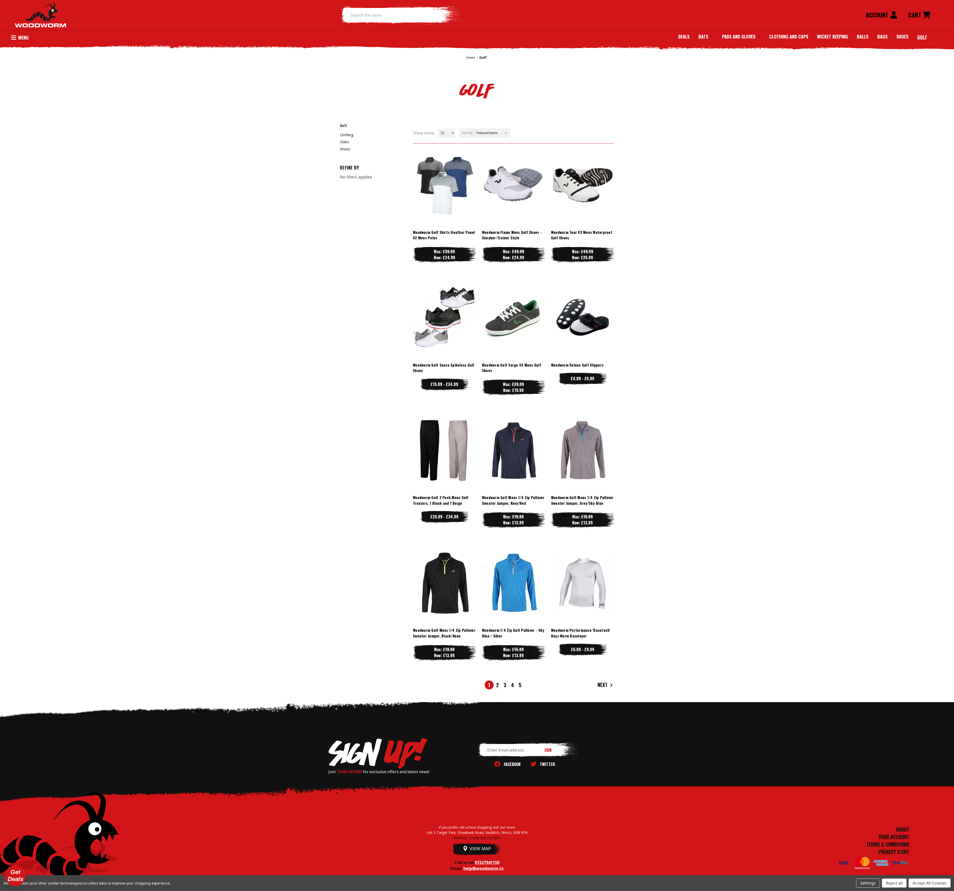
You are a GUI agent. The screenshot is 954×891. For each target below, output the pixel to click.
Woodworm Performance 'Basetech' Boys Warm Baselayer (580, 632)
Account (878, 14)
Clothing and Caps (788, 36)
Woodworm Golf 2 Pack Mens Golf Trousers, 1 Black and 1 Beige (441, 500)
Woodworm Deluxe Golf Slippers (577, 365)
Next (603, 684)
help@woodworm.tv (483, 868)
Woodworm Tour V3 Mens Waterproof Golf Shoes (581, 235)
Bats (703, 36)
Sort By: (467, 133)
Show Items (424, 133)
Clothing (347, 134)
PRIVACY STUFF (893, 851)
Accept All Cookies (930, 883)
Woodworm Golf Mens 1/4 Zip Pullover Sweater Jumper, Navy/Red (513, 500)
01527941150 (487, 862)
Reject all (894, 883)
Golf (922, 36)
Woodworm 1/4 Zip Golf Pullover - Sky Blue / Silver (513, 632)
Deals (683, 36)
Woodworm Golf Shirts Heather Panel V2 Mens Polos (444, 235)
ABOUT (902, 829)
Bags (882, 36)
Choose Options (444, 195)
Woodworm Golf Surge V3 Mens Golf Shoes (511, 367)
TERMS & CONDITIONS (887, 844)
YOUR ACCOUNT (893, 837)
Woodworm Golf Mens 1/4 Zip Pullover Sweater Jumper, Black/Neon (444, 632)
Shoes (902, 36)
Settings (868, 883)
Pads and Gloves (738, 36)
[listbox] (493, 133)
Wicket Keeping (832, 36)
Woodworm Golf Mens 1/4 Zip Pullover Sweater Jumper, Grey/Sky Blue (582, 500)
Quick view (444, 175)
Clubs (344, 141)
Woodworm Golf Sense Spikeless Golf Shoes (444, 367)
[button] (15, 875)
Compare (442, 185)
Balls (862, 36)
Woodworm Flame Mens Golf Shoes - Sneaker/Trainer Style (512, 235)
